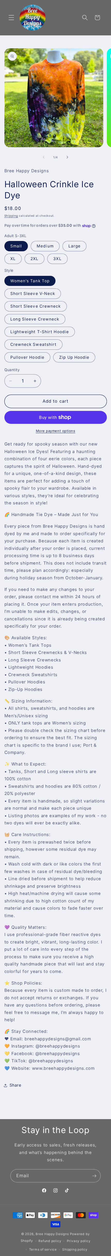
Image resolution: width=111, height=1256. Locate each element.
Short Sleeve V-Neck (32, 293)
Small (16, 246)
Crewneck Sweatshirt (33, 344)
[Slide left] (43, 157)
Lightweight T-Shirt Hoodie (39, 331)
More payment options (55, 431)
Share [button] (15, 1085)
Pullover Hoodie (27, 357)
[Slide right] (67, 157)
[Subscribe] (94, 1176)
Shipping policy (75, 1249)
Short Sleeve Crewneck (35, 306)
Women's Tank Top (30, 280)
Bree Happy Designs (52, 1234)
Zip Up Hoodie (74, 357)
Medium (45, 246)
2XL (34, 258)
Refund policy (49, 1241)
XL (13, 258)
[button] (11, 17)
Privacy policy (79, 1241)
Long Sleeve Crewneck (34, 319)
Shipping (11, 215)
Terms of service (43, 1249)
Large (74, 246)
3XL (57, 258)
